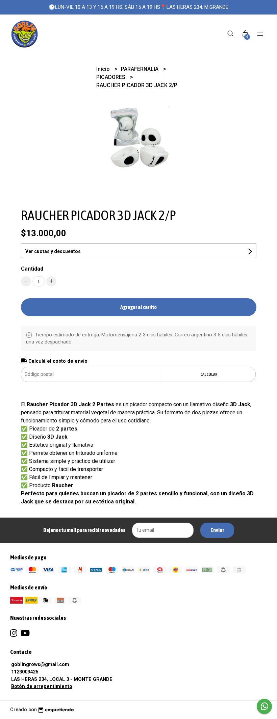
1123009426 (24, 672)
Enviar (217, 530)
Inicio (103, 69)
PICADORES (111, 77)
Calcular (209, 374)
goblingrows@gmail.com (40, 664)
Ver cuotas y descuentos (53, 251)
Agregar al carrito (138, 307)
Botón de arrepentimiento (41, 686)
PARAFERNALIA (140, 69)
